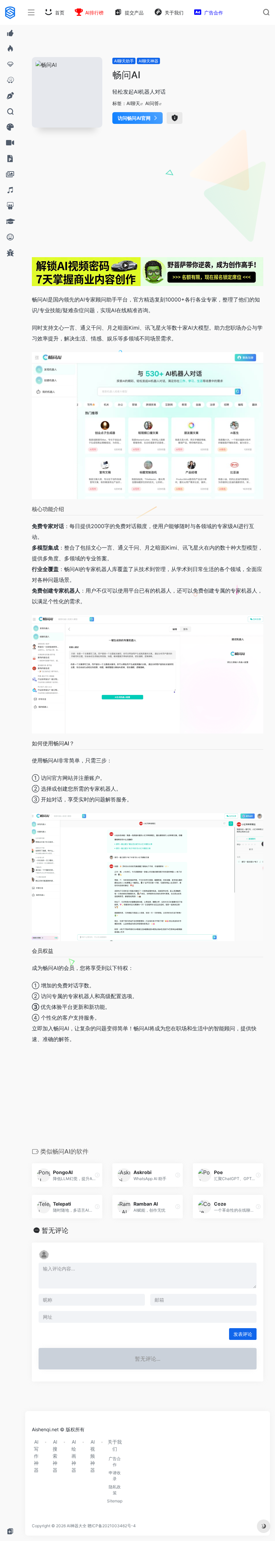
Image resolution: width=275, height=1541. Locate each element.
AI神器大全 (77, 1525)
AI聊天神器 (148, 60)
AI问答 (152, 103)
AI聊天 (133, 103)
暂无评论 (55, 1230)
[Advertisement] (147, 194)
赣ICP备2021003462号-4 (112, 1525)
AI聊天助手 (124, 60)
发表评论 (242, 1334)
